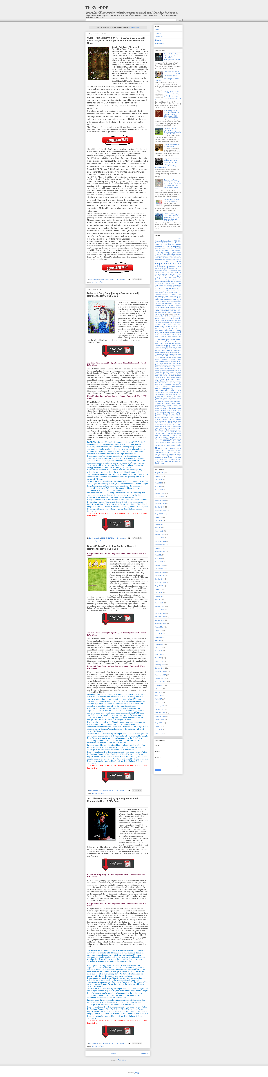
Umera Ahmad (160, 445)
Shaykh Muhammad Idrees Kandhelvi (168, 417)
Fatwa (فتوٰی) (163, 292)
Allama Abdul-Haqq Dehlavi (162, 248)
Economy (169, 285)
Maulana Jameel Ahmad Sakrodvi (164, 341)
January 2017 (159, 709)
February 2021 (160, 565)
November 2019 (160, 616)
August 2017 (159, 685)
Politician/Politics (162, 391)
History (158, 305)
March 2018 (159, 661)
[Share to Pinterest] (141, 279)
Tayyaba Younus (176, 433)
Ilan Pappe (178, 307)
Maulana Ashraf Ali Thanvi (163, 336)
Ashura (162, 256)
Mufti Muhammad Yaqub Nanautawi (171, 365)
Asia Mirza (169, 256)
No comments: (121, 279)
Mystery (174, 374)
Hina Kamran (177, 303)
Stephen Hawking (174, 423)
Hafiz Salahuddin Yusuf (168, 299)
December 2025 (160, 500)
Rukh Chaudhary (175, 401)
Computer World (167, 274)
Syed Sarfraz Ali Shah (162, 430)
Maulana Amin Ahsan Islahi (174, 334)
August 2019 (159, 627)
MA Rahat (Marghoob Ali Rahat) (168, 331)
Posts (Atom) (122, 1060)
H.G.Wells (164, 298)
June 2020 (158, 593)
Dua (165, 285)
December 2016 (160, 713)
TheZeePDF (96, 7)
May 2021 (158, 555)
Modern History (165, 357)
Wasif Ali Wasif (169, 459)
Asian (174, 256)
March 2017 (159, 702)
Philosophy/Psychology (164, 389)
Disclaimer (158, 40)
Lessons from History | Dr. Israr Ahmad (171, 145)
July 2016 (158, 726)
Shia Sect (158, 421)
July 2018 (158, 647)
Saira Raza (172, 408)
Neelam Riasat (164, 379)
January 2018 (159, 668)
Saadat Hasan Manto (173, 403)
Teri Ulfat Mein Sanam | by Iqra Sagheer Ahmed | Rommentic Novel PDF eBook (113, 799)
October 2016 (159, 719)
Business (165, 270)
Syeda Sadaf (159, 432)
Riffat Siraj (172, 400)
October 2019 (159, 620)
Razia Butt (158, 398)
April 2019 (158, 640)
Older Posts (144, 1053)
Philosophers (176, 386)
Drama (161, 285)
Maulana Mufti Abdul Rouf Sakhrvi (168, 342)
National (158, 377)
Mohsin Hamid (176, 357)
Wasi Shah (159, 459)
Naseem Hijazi (176, 375)
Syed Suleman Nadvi (175, 430)
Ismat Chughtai (160, 320)
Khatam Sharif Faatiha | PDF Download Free (172, 200)
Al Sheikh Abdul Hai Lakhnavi (170, 244)
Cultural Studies (177, 274)
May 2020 (158, 596)
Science (163, 410)
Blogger (137, 1073)
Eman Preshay (159, 289)
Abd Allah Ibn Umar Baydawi (165, 239)
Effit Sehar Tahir (175, 287)
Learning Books (163, 326)
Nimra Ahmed (170, 381)
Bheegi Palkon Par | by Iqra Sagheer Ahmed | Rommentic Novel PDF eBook (111, 547)
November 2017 (160, 675)
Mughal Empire (159, 368)
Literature (161, 329)
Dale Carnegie (159, 276)
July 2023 (158, 548)
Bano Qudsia (173, 261)
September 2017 (160, 682)
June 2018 (158, 651)
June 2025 (158, 521)
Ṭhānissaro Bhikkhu (170, 435)
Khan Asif (177, 324)
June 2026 (158, 479)
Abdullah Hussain (167, 241)
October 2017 (159, 678)
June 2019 (158, 634)
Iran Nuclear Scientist (168, 316)
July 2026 (158, 476)
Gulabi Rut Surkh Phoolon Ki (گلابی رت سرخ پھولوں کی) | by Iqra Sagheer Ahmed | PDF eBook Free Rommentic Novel (116, 40)
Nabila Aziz (166, 375)
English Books (171, 289)
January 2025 (159, 538)
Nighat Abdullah (175, 379)
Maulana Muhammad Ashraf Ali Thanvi (168, 344)
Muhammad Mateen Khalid (166, 370)
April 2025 (158, 527)
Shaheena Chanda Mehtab (164, 414)
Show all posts (134, 27)
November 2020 (160, 575)
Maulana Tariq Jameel (167, 352)
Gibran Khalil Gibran (162, 296)
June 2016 (158, 730)
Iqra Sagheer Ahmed (98, 282)
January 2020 (159, 610)
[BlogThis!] (135, 279)
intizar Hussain (160, 314)
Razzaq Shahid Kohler (169, 398)
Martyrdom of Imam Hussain (165, 332)
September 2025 (160, 510)
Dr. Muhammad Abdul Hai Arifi (166, 281)
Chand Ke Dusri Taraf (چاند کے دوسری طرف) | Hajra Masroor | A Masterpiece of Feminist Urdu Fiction (172, 57)
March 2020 (159, 603)
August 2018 (159, 644)
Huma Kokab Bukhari (162, 307)
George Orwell (176, 294)
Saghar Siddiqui (172, 407)
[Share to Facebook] (139, 279)
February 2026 (160, 493)
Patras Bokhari (176, 385)
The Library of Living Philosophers (168, 436)
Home (113, 1053)
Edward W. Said (164, 287)
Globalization (172, 296)
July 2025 (158, 517)
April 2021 (158, 558)
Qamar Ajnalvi (159, 394)
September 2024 (160, 545)
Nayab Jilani (166, 377)
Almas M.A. (167, 252)
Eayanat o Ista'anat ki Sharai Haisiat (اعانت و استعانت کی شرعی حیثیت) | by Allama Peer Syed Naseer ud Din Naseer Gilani (168, 184)
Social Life (163, 423)
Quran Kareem (166, 396)
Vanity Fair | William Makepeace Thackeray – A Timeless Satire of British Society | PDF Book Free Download (172, 114)
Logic (166, 329)
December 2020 (160, 572)
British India (172, 266)
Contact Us (158, 36)
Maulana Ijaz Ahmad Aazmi (169, 340)
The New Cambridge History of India (168, 438)
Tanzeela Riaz (165, 433)
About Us (158, 33)
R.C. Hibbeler (177, 396)
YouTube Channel (175, 461)
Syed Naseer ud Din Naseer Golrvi (168, 428)
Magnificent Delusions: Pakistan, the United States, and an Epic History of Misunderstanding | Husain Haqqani (167, 163)
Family (162, 290)
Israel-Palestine (172, 320)
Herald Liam (168, 303)
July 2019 (158, 630)
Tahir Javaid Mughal (170, 432)
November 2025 (160, 503)
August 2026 (159, 473)
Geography (158, 294)
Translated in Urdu (171, 441)
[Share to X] (137, 279)
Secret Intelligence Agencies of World (168, 412)
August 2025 (159, 514)
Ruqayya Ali (159, 403)
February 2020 (160, 606)
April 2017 (158, 699)
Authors (165, 258)
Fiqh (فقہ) (177, 292)
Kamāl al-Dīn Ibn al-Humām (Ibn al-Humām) (169, 322)
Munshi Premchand (175, 372)
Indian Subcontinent (174, 312)
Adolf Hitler (177, 241)
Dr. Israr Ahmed (171, 278)
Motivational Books (162, 361)
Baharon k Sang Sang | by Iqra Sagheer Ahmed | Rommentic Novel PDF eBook (113, 294)
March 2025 (159, 531)
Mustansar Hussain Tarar (163, 374)
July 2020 (158, 589)
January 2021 (159, 568)
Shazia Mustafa (175, 419)
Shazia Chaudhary (161, 419)
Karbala (157, 324)
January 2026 (159, 497)
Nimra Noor (178, 381)
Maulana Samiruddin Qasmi (173, 348)
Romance (166, 401)
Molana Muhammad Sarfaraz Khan (168, 359)
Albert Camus (159, 246)
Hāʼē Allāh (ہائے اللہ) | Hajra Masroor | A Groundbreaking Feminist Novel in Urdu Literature (172, 131)
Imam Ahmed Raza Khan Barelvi (165, 309)
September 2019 (160, 623)
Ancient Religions (169, 254)
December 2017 (160, 671)
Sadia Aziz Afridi (161, 407)
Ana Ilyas (158, 254)
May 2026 (158, 483)
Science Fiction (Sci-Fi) (174, 410)
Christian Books (176, 270)
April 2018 (158, 658)
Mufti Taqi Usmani (176, 366)
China (170, 270)
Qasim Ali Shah (169, 394)
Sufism (157, 425)
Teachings (158, 435)
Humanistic (172, 307)
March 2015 (159, 733)
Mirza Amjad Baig (175, 354)
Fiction (171, 292)
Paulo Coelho (161, 386)
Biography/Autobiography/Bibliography (168, 265)
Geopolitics (165, 294)
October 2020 (159, 579)
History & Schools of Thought (171, 305)
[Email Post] (128, 279)
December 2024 (160, 541)
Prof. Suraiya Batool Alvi (173, 392)
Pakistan (167, 385)
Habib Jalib (172, 298)
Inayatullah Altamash (168, 310)
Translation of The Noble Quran (168, 443)
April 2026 (158, 486)
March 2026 (159, 490)
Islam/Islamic (174, 318)
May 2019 (158, 637)
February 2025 (160, 534)
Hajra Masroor (164, 301)
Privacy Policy (159, 43)
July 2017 (158, 688)
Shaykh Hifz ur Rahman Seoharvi (171, 416)
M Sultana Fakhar (175, 329)
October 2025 (159, 507)
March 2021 (159, 562)
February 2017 (160, 706)
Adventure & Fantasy (162, 243)
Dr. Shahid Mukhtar (168, 283)
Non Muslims (159, 383)
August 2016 (159, 723)
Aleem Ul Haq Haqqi (172, 247)
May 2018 (158, 654)
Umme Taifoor (170, 445)
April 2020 (158, 599)
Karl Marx (167, 324)
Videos (157, 450)
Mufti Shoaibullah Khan (162, 367)
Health (162, 303)
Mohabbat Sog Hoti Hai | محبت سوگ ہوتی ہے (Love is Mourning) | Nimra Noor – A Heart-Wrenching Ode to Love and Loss (167, 76)
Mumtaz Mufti (164, 372)
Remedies (166, 399)
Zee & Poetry (159, 463)
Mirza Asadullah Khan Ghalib (165, 356)
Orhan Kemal (173, 382)
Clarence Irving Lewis (162, 272)
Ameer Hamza (176, 252)
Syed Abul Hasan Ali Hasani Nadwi (170, 426)
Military (167, 354)
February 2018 (160, 665)
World (166, 461)
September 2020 (160, 582)
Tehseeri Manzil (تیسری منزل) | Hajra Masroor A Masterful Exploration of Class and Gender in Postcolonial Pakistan (172, 217)
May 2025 (158, 524)
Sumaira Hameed (166, 425)
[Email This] (133, 279)
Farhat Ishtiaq (170, 291)
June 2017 (158, 692)
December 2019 (160, 613)
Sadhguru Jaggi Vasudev (163, 405)
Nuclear (167, 382)
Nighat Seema (160, 381)
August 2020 (159, 586)
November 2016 (160, 716)
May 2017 (158, 695)
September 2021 (160, 551)
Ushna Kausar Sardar (172, 448)
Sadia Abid (177, 405)
